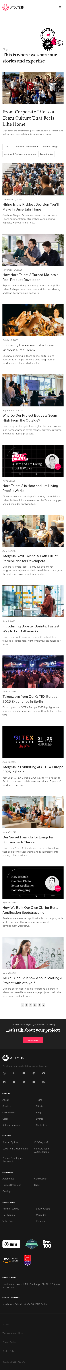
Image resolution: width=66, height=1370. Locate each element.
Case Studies (9, 1113)
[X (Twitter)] (24, 1082)
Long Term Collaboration (15, 1149)
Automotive (8, 1179)
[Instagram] (4, 1073)
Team (39, 1100)
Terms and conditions (12, 1333)
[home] (12, 7)
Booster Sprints (10, 1142)
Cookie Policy (8, 1351)
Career (5, 1119)
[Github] (44, 1073)
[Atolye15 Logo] (12, 1058)
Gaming (6, 1191)
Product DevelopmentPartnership (13, 1160)
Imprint (5, 1324)
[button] (60, 7)
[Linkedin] (14, 1073)
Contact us (33, 1040)
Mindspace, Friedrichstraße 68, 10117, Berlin (24, 1304)
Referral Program (11, 1125)
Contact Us (41, 1125)
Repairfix (40, 1221)
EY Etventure (9, 1215)
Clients (39, 1106)
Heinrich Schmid (10, 1209)
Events (39, 1119)
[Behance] (44, 1082)
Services (6, 1106)
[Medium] (4, 1082)
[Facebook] (34, 1082)
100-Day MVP (41, 1142)
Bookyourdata (43, 1209)
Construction (40, 1179)
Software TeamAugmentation (41, 1150)
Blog (38, 1113)
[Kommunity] (14, 1082)
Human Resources (11, 1185)
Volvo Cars (7, 1221)
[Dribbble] (34, 1073)
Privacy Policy (9, 1342)
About (5, 1100)
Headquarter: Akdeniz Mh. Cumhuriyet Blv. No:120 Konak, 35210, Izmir (31, 1286)
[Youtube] (24, 1073)
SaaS (36, 1185)
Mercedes (41, 1215)
